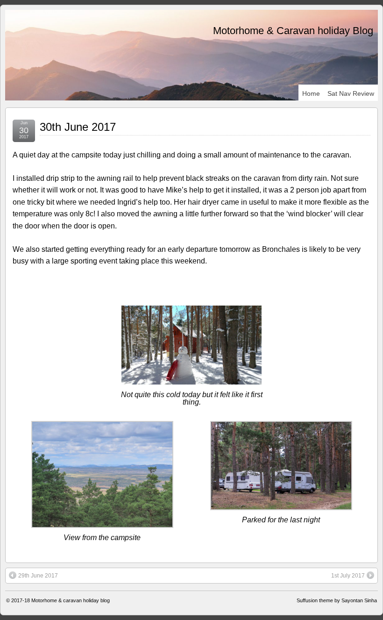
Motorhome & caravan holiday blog (70, 600)
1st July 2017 (348, 575)
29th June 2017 (38, 575)
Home (311, 93)
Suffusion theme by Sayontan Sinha (337, 600)
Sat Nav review (350, 93)
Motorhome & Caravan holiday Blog (293, 30)
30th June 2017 (78, 127)
